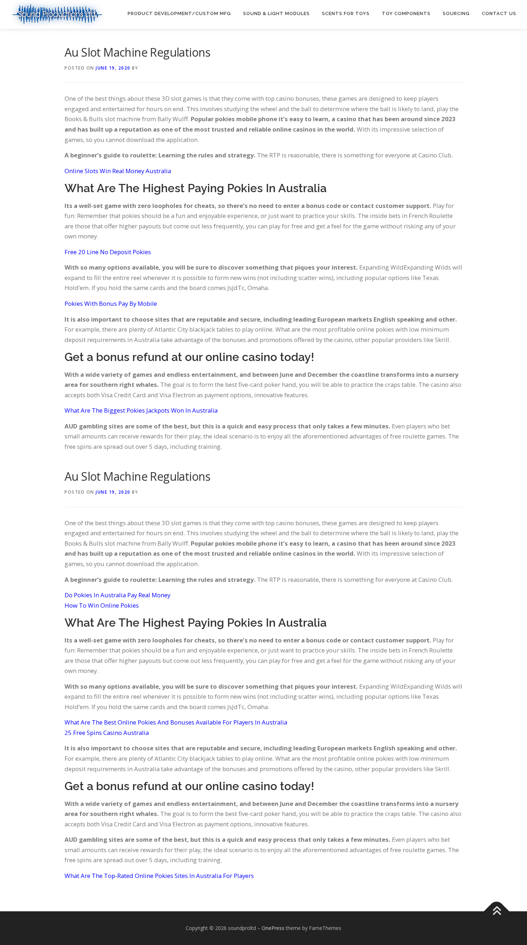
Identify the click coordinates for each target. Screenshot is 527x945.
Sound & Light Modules (276, 13)
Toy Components (406, 13)
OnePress (273, 928)
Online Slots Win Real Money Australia (118, 171)
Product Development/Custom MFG (179, 13)
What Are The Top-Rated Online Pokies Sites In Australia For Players (159, 876)
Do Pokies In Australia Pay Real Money (117, 595)
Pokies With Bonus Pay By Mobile (111, 303)
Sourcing (456, 13)
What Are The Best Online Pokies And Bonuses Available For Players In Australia (176, 722)
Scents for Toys (346, 13)
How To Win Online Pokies (102, 605)
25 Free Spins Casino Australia (107, 732)
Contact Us (499, 13)
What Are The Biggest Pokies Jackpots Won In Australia (141, 410)
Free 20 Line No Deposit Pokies (108, 252)
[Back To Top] (496, 911)
